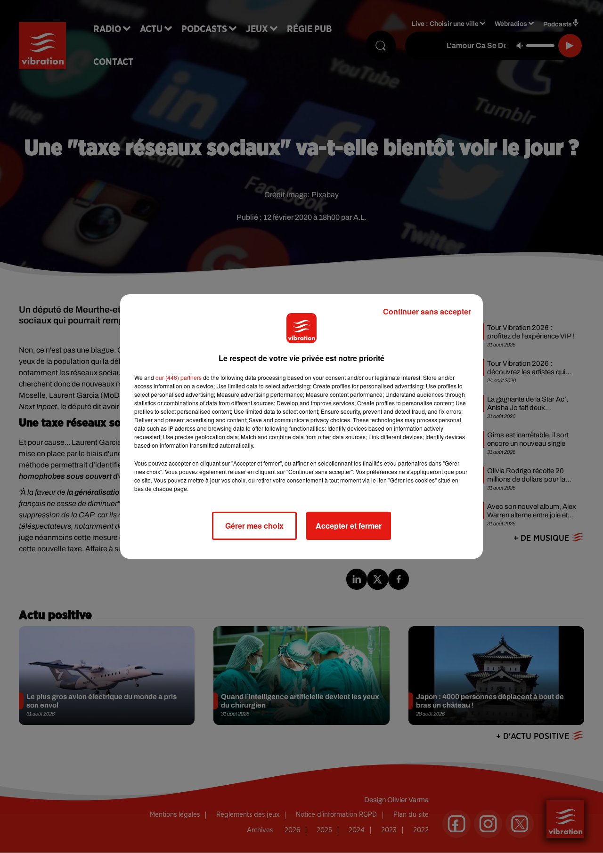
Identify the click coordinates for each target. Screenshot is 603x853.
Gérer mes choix (254, 525)
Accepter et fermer (349, 525)
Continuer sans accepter (427, 311)
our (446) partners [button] (178, 377)
